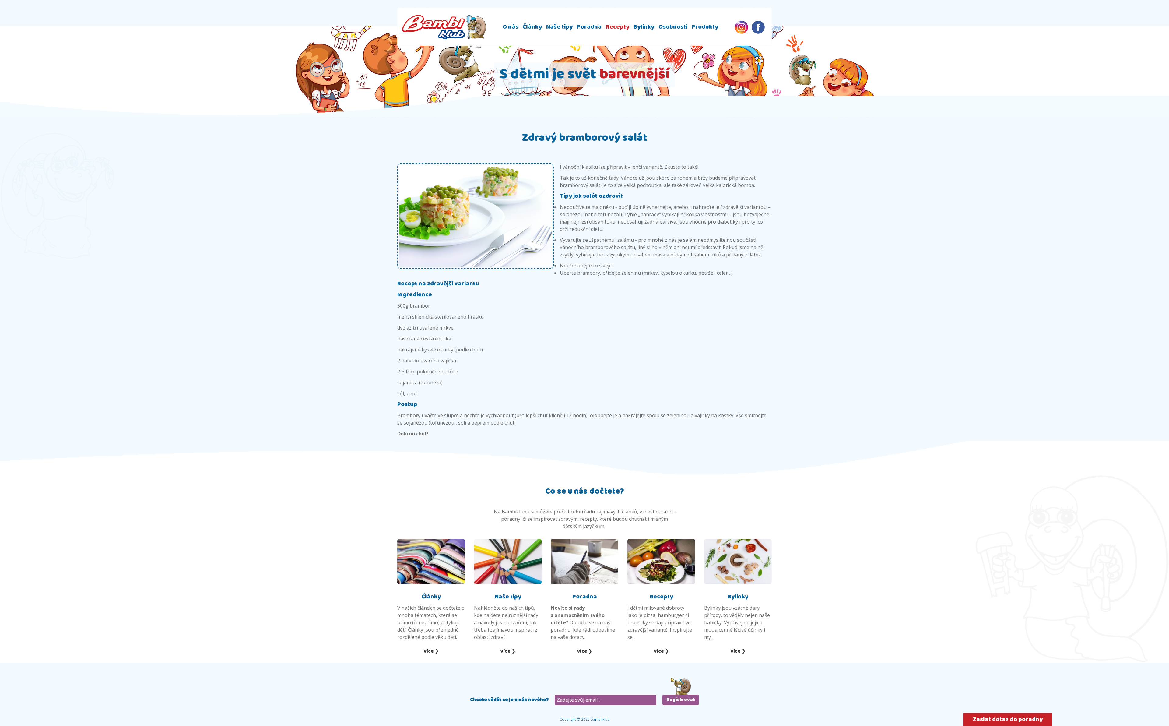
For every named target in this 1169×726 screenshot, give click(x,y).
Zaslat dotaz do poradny (1008, 719)
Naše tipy (559, 27)
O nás (510, 27)
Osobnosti (672, 27)
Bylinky (644, 27)
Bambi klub (444, 26)
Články (532, 27)
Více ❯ (431, 651)
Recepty (617, 27)
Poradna (589, 27)
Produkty (705, 27)
